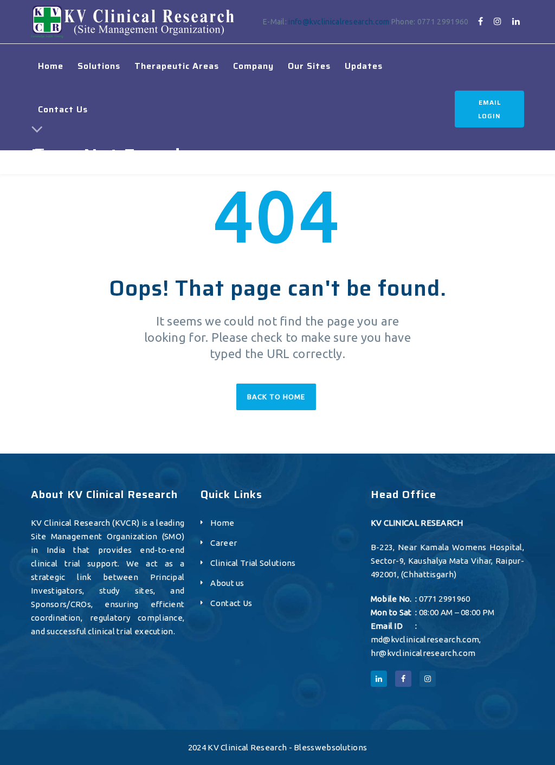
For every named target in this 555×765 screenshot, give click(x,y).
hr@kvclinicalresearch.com (423, 653)
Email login (489, 109)
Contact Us (231, 603)
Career (223, 542)
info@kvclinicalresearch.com (338, 21)
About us (227, 583)
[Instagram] (497, 21)
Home (222, 522)
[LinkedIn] (516, 21)
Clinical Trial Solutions (252, 563)
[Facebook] (480, 21)
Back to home (276, 396)
